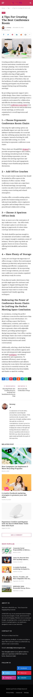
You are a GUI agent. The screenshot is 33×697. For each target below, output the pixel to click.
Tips (3, 12)
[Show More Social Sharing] (29, 34)
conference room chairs (19, 105)
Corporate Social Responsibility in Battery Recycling (21, 549)
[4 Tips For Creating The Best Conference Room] (16, 48)
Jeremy (9, 27)
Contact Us (19, 692)
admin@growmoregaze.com (15, 647)
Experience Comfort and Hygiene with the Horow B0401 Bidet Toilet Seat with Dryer (15, 524)
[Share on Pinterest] (12, 34)
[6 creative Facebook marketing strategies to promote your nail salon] (16, 482)
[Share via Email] (26, 34)
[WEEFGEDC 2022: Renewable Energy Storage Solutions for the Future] (7, 588)
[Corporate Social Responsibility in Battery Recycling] (7, 550)
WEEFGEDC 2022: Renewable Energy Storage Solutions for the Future (22, 588)
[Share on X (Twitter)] (8, 34)
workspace (13, 354)
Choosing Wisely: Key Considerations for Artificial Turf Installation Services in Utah (8, 392)
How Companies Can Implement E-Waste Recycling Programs (15, 467)
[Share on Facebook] (4, 34)
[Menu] (3, 3)
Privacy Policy (10, 692)
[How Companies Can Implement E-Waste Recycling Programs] (16, 456)
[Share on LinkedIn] (17, 34)
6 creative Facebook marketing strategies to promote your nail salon (14, 495)
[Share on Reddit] (21, 34)
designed (25, 149)
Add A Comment (16, 535)
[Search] (30, 3)
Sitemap (26, 692)
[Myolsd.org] (16, 3)
